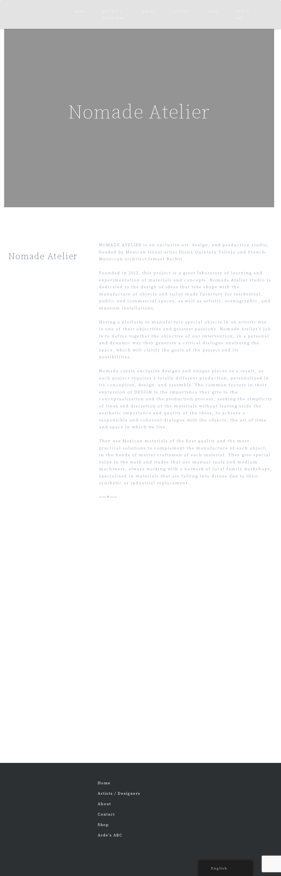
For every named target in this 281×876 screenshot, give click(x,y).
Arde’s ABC (110, 835)
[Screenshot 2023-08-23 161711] (234, 792)
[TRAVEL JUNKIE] (204, 792)
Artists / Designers (114, 15)
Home (79, 11)
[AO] (204, 822)
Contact (181, 11)
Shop (213, 11)
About (149, 11)
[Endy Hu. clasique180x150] (264, 792)
